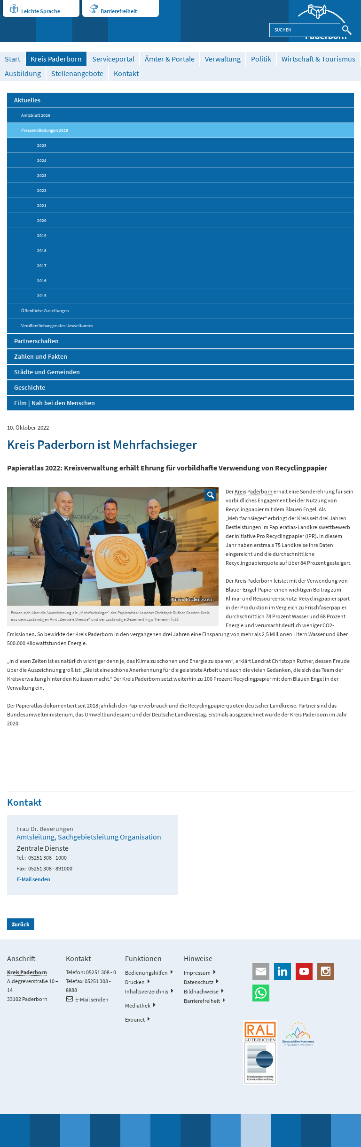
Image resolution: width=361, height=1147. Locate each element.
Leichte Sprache (40, 11)
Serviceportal (113, 58)
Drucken (135, 981)
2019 (42, 235)
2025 (42, 145)
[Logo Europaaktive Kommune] (298, 1033)
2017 (42, 265)
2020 (42, 220)
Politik (261, 58)
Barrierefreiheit (119, 11)
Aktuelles (27, 100)
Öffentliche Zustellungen (45, 311)
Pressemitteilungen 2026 (44, 130)
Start (12, 58)
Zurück (21, 924)
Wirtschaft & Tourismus (318, 58)
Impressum (197, 972)
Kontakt (126, 73)
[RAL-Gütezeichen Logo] (260, 1052)
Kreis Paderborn (56, 58)
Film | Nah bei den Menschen (54, 403)
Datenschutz (198, 981)
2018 (42, 250)
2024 (42, 160)
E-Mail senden (33, 879)
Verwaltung (223, 58)
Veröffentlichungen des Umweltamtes (57, 326)
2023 (42, 175)
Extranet (135, 1019)
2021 (42, 205)
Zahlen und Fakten (40, 356)
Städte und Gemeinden (47, 372)
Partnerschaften (36, 341)
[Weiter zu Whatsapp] (298, 993)
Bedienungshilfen (146, 972)
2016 (42, 280)
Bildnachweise (201, 991)
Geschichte (29, 387)
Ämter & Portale (170, 58)
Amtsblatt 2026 (35, 115)
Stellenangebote (77, 73)
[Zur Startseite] (325, 21)
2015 (42, 295)
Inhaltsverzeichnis (146, 991)
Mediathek (137, 1005)
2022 (42, 190)
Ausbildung (23, 73)
